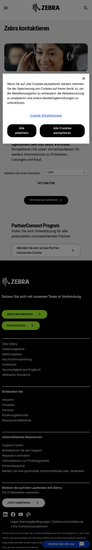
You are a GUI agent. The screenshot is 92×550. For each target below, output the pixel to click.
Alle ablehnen (21, 131)
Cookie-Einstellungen (46, 115)
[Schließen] (83, 78)
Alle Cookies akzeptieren (62, 131)
